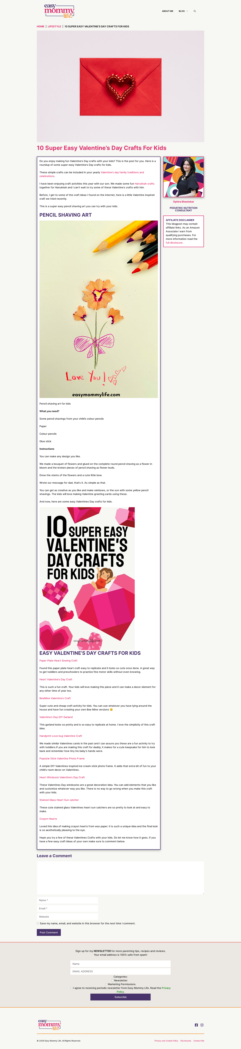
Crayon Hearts (48, 818)
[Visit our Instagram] (202, 1025)
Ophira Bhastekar (183, 201)
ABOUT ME (167, 11)
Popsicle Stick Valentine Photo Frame (62, 758)
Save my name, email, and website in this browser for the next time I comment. (87, 923)
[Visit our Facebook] (196, 1025)
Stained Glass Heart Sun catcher (59, 799)
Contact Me (198, 1041)
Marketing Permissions (121, 984)
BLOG (182, 11)
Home (40, 26)
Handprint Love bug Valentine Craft (60, 735)
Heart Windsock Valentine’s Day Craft (62, 777)
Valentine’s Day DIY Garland (56, 717)
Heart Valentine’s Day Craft (55, 679)
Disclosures (185, 1041)
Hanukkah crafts (145, 183)
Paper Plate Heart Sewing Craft (58, 660)
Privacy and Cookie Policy (166, 1041)
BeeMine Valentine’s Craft (55, 698)
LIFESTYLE (54, 26)
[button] (195, 11)
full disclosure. (174, 242)
